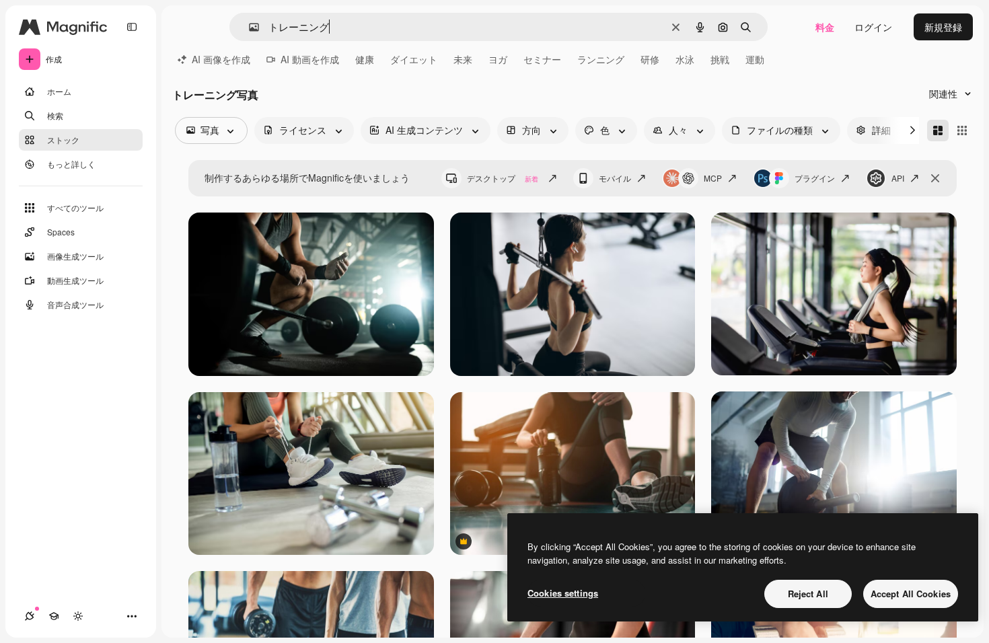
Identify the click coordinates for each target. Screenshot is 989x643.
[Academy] (54, 616)
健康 (364, 59)
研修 (649, 59)
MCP (713, 178)
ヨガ (497, 59)
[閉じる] (935, 178)
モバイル (615, 178)
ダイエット (413, 59)
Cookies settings (562, 593)
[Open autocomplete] (248, 27)
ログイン (873, 27)
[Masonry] (938, 130)
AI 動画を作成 (310, 59)
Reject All (808, 593)
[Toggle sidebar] (132, 27)
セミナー (542, 59)
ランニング (600, 59)
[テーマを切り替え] (78, 616)
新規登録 (943, 27)
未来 (462, 59)
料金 (824, 27)
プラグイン (815, 178)
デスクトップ (502, 178)
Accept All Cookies (911, 593)
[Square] (962, 130)
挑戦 (719, 59)
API (897, 178)
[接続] (29, 616)
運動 (754, 59)
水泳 (684, 59)
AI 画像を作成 (221, 59)
